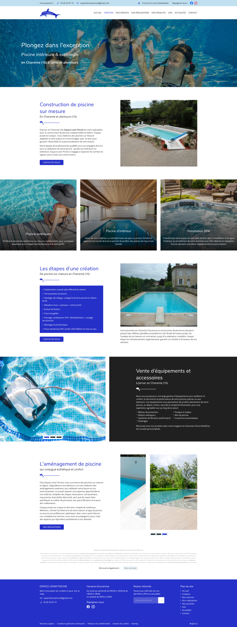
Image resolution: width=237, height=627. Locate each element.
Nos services (122, 12)
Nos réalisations (140, 12)
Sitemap (134, 623)
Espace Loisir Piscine (73, 129)
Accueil (97, 12)
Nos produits (159, 12)
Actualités (180, 12)
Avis (170, 12)
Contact (192, 12)
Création (108, 12)
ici (67, 591)
